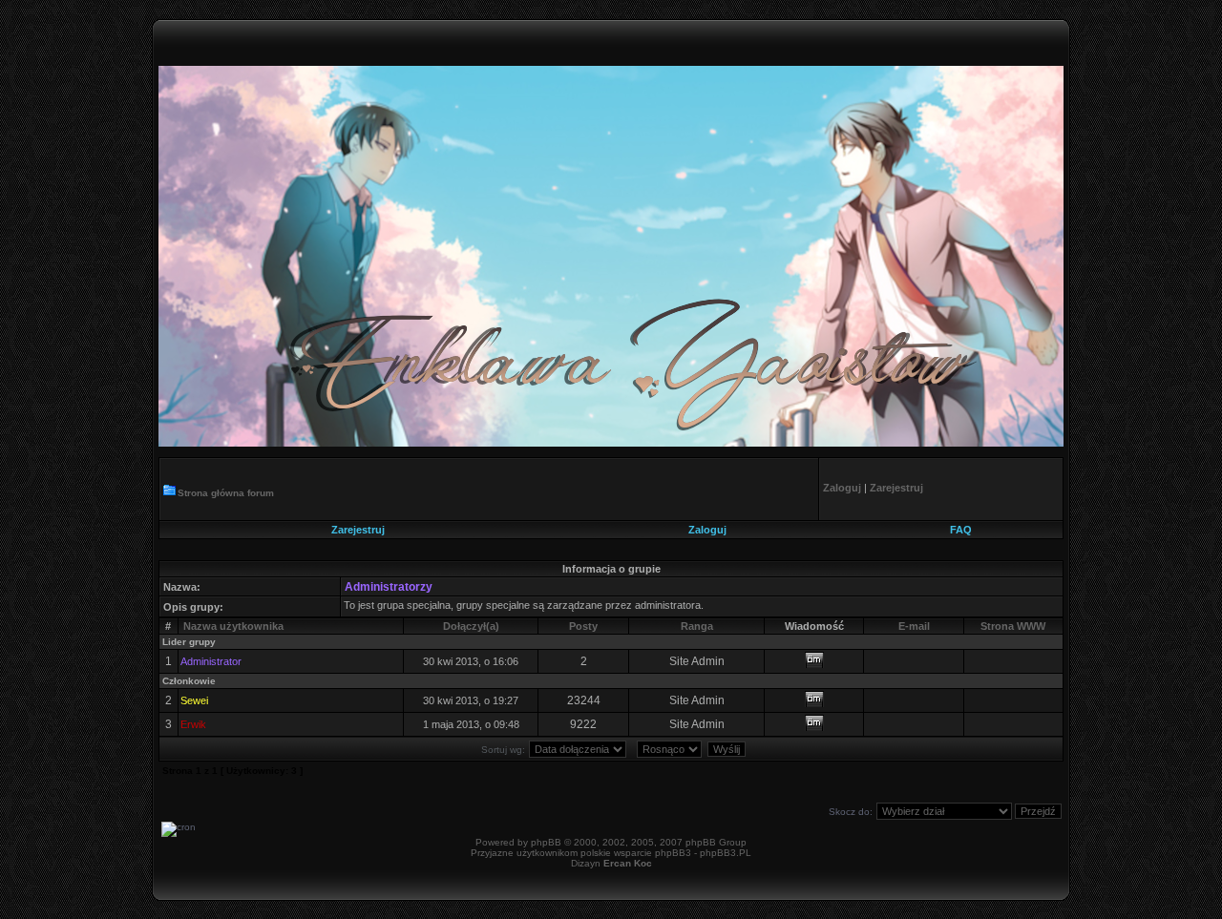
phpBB (546, 842)
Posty (583, 626)
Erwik (193, 724)
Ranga (697, 626)
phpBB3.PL (725, 852)
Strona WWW (1012, 626)
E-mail (914, 626)
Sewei (194, 700)
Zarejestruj (358, 529)
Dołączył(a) (471, 626)
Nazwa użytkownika (233, 626)
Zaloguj (707, 529)
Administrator (211, 661)
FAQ (961, 529)
